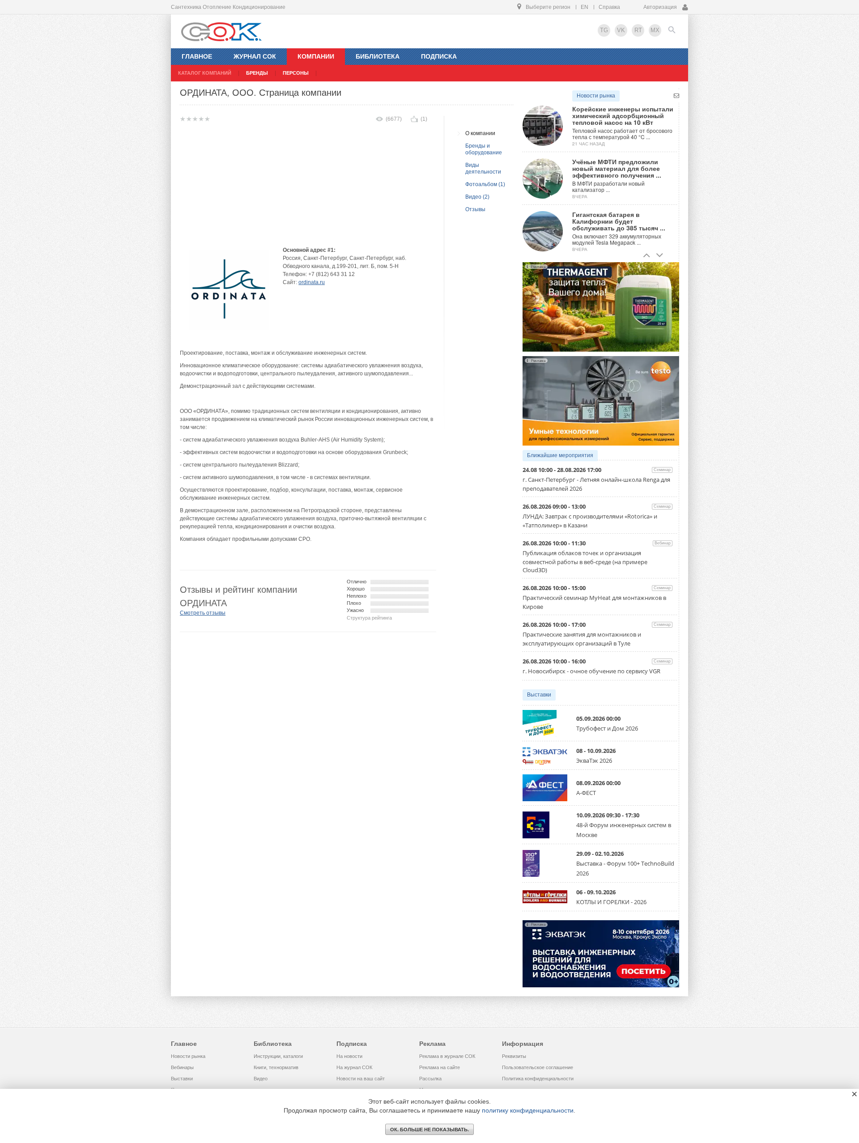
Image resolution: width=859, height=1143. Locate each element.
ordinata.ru (311, 282)
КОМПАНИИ (316, 56)
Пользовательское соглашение (537, 1067)
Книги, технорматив (276, 1067)
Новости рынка (596, 96)
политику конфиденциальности (528, 1110)
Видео (261, 1078)
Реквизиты (514, 1056)
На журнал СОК (354, 1067)
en (584, 7)
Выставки (539, 695)
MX (655, 30)
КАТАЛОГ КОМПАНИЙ (204, 73)
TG (604, 30)
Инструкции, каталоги (278, 1056)
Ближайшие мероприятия (560, 455)
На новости (349, 1056)
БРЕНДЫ (257, 73)
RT (638, 30)
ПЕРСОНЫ (296, 73)
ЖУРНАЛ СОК (255, 56)
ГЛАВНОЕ (197, 56)
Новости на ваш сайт (360, 1078)
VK (621, 30)
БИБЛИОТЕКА (378, 56)
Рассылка (430, 1078)
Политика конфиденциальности (538, 1078)
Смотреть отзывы (202, 613)
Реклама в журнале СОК (447, 1056)
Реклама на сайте (439, 1067)
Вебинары (182, 1067)
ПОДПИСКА (439, 56)
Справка (609, 7)
